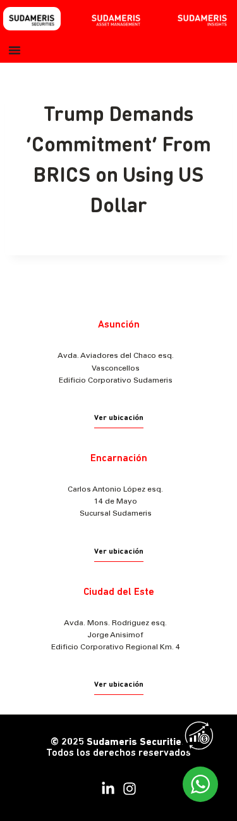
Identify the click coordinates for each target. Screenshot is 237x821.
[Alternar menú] (14, 50)
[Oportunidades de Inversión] (202, 738)
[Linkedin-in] (108, 789)
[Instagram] (130, 789)
